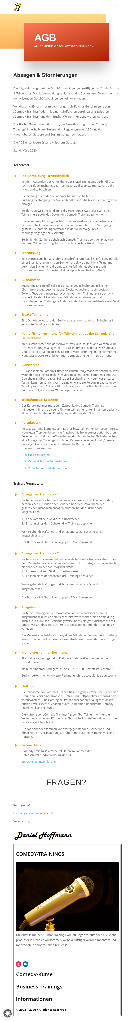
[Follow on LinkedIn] (25, 964)
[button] (7, 1013)
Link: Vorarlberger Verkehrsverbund (45, 468)
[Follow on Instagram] (18, 964)
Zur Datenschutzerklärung (38, 762)
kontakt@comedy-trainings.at (33, 813)
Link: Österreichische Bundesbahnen (45, 461)
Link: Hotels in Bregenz (36, 455)
